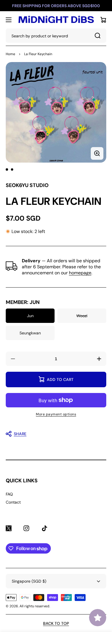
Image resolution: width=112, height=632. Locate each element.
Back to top (56, 623)
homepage (80, 273)
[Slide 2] (12, 169)
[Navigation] (8, 20)
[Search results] (99, 35)
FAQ (9, 494)
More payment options (56, 414)
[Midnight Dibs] (56, 20)
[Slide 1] (7, 169)
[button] (53, 434)
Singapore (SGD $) (29, 581)
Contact (13, 502)
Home (10, 54)
